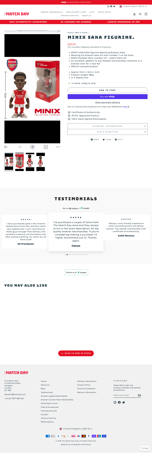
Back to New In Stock (77, 353)
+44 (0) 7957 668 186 (14, 398)
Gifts (92, 12)
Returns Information (86, 392)
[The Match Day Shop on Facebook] (119, 402)
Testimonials (47, 392)
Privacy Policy (83, 385)
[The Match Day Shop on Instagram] (115, 402)
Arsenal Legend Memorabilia (54, 396)
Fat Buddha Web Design (81, 444)
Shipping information (108, 126)
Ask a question (107, 132)
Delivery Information (86, 381)
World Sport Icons (76, 12)
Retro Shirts (104, 12)
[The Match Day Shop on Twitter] (123, 402)
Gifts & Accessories (50, 407)
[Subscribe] (139, 395)
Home (70, 32)
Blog (43, 389)
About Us (86, 15)
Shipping (85, 47)
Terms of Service (48, 418)
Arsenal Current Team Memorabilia (57, 400)
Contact (44, 414)
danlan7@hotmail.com (15, 394)
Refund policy (47, 422)
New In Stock (81, 32)
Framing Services (70, 15)
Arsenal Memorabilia (52, 12)
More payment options (107, 102)
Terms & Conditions (86, 389)
